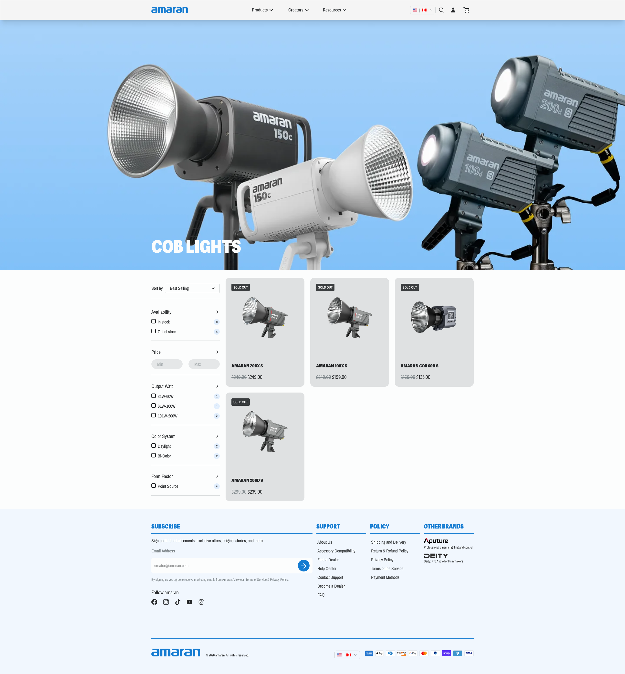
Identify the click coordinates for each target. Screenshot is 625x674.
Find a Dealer (328, 560)
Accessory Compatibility (336, 551)
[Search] (441, 10)
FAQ (320, 595)
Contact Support (330, 577)
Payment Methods (385, 577)
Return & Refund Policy (389, 551)
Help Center (326, 568)
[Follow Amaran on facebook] (154, 602)
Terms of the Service (387, 568)
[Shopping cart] (466, 10)
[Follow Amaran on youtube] (189, 602)
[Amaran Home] (169, 10)
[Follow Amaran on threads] (201, 602)
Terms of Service (256, 579)
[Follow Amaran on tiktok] (178, 602)
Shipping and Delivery (388, 542)
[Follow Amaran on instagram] (166, 602)
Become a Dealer (331, 586)
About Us (324, 542)
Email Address (163, 551)
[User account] (453, 10)
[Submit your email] (304, 565)
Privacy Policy (279, 579)
